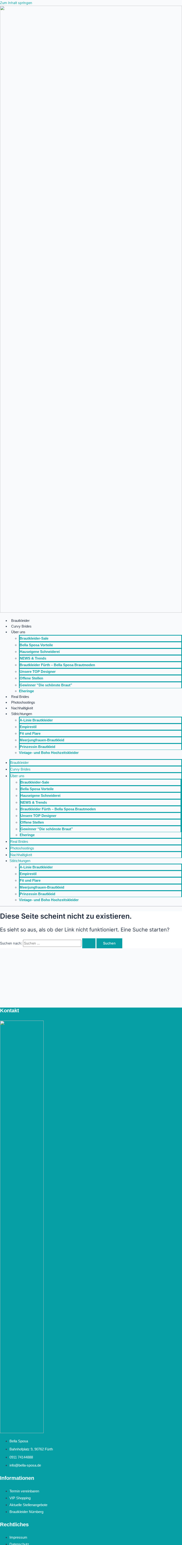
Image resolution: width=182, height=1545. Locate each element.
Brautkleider (20, 621)
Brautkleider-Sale (34, 638)
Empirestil (28, 727)
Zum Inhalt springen (16, 3)
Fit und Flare (30, 733)
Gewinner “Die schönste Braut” (46, 685)
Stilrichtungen (21, 714)
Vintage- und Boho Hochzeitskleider (49, 753)
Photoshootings (23, 702)
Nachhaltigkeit (22, 708)
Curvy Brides (21, 626)
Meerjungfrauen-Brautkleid (42, 740)
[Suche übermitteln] (89, 943)
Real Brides (20, 697)
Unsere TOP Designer (38, 672)
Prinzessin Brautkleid (37, 747)
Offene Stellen (31, 678)
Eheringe (26, 691)
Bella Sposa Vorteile (36, 645)
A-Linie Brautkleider (36, 720)
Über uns (18, 632)
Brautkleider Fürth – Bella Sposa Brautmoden (57, 665)
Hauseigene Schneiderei (40, 652)
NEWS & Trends (33, 658)
